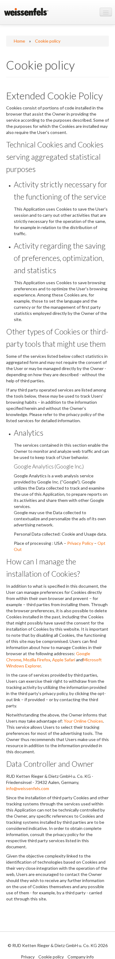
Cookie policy (47, 41)
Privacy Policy (80, 543)
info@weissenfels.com (27, 788)
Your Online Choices (83, 721)
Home (19, 41)
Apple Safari (63, 659)
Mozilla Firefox (36, 659)
